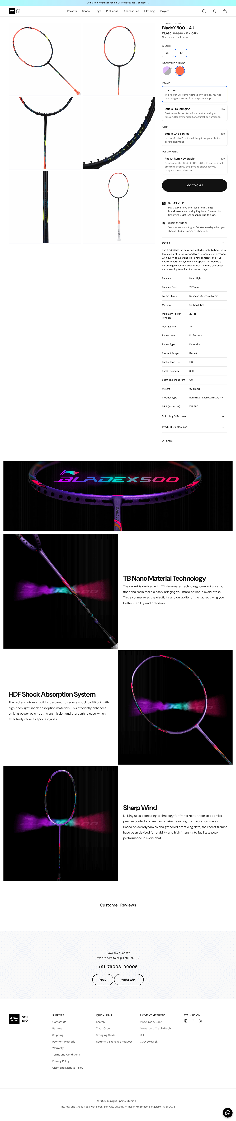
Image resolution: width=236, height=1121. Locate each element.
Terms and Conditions (66, 1054)
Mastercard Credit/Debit (155, 1028)
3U (167, 53)
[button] (203, 11)
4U (181, 53)
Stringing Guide (106, 1035)
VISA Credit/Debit (151, 1022)
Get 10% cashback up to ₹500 (199, 214)
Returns (57, 1028)
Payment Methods (63, 1041)
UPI (142, 1035)
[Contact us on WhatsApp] (228, 1113)
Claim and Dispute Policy (67, 1067)
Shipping (57, 1035)
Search (100, 1022)
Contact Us (59, 1022)
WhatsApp (128, 980)
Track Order (103, 1028)
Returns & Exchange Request (114, 1041)
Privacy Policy (61, 1061)
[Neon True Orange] (180, 70)
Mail (103, 980)
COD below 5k (149, 1041)
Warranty (58, 1048)
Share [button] (169, 440)
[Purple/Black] (167, 70)
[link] (71, 11)
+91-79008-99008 (118, 966)
